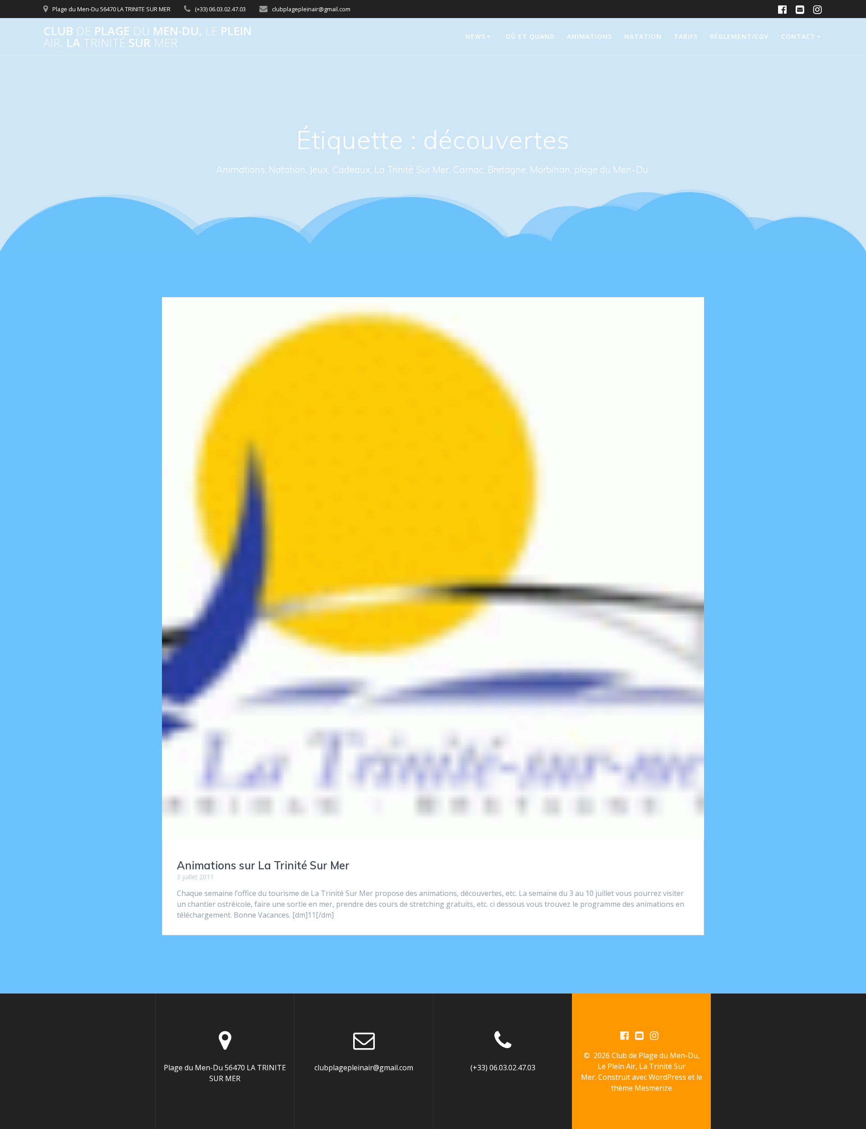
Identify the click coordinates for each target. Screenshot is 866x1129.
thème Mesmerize (641, 1088)
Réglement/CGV (739, 36)
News (475, 36)
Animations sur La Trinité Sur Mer (263, 865)
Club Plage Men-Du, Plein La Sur (147, 36)
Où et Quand (530, 36)
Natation (643, 36)
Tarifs (686, 36)
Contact (798, 36)
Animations (589, 36)
